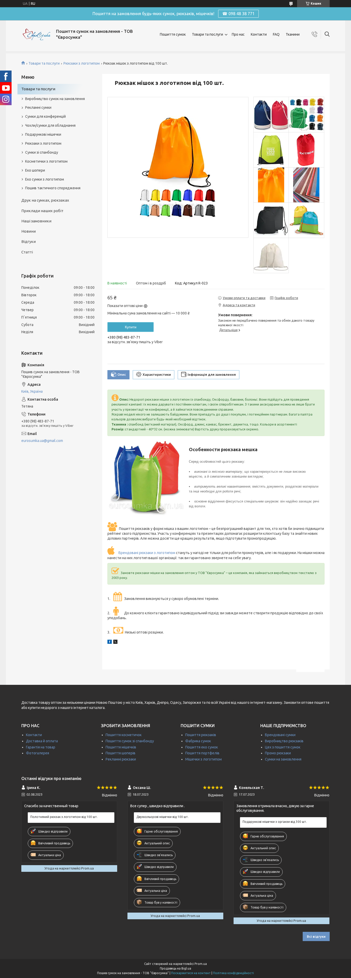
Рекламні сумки (38, 107)
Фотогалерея (37, 753)
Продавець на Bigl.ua (175, 968)
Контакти (259, 34)
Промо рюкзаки (278, 753)
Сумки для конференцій (45, 116)
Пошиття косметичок (124, 735)
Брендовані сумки (280, 735)
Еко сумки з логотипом (44, 179)
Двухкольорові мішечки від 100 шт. (162, 816)
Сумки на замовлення (283, 759)
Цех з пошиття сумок (282, 747)
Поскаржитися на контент (191, 973)
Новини (28, 231)
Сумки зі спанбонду (41, 152)
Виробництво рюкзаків (284, 741)
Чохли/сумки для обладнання (50, 125)
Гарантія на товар (40, 747)
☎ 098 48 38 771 (238, 13)
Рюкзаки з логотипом (81, 63)
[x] (115, 642)
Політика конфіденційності (233, 973)
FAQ (276, 34)
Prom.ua (201, 963)
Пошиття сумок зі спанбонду (130, 741)
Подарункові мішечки (43, 134)
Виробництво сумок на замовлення (55, 99)
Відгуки (28, 241)
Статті (27, 252)
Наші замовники (36, 221)
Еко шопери (35, 170)
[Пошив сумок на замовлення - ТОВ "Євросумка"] (36, 34)
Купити (130, 327)
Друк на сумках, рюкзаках (45, 200)
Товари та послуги (207, 34)
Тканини (293, 34)
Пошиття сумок (173, 34)
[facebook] (109, 642)
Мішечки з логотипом (203, 759)
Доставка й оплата (42, 741)
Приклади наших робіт (42, 211)
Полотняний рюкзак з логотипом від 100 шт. (64, 816)
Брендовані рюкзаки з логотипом (146, 553)
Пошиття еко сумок (201, 747)
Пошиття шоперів (120, 753)
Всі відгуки (316, 936)
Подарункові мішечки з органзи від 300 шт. (275, 821)
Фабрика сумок (198, 741)
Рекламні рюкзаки (121, 759)
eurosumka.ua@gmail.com (42, 441)
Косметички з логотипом (46, 161)
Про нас (238, 34)
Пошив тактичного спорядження (52, 188)
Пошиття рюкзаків (200, 735)
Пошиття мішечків (121, 747)
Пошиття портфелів (202, 753)
